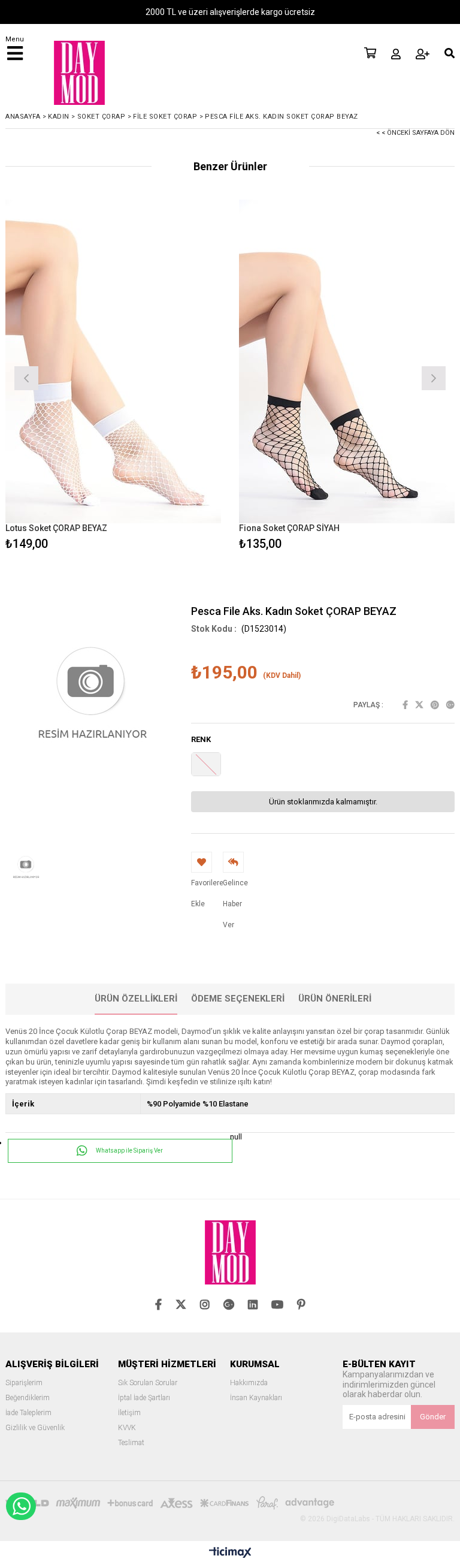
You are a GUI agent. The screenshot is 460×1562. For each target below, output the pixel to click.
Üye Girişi (396, 54)
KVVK (127, 1428)
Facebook (405, 704)
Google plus (450, 704)
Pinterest (435, 704)
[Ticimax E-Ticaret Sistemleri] (230, 1553)
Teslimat (131, 1443)
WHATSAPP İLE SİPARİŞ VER (21, 1506)
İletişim (129, 1413)
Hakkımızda (249, 1383)
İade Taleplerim (28, 1413)
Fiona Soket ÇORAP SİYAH (289, 528)
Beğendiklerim (27, 1398)
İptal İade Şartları (144, 1398)
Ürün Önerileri (334, 998)
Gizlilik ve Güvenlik (35, 1428)
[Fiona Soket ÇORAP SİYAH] (347, 361)
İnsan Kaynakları (256, 1398)
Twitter (419, 704)
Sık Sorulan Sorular (147, 1383)
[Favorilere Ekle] (113, 376)
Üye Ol (422, 54)
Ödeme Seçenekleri (238, 998)
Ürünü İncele (167, 376)
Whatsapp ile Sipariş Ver (129, 1150)
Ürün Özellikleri (136, 998)
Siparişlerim (24, 1383)
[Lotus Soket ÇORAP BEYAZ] (113, 361)
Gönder (433, 1416)
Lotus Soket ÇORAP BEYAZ (56, 528)
